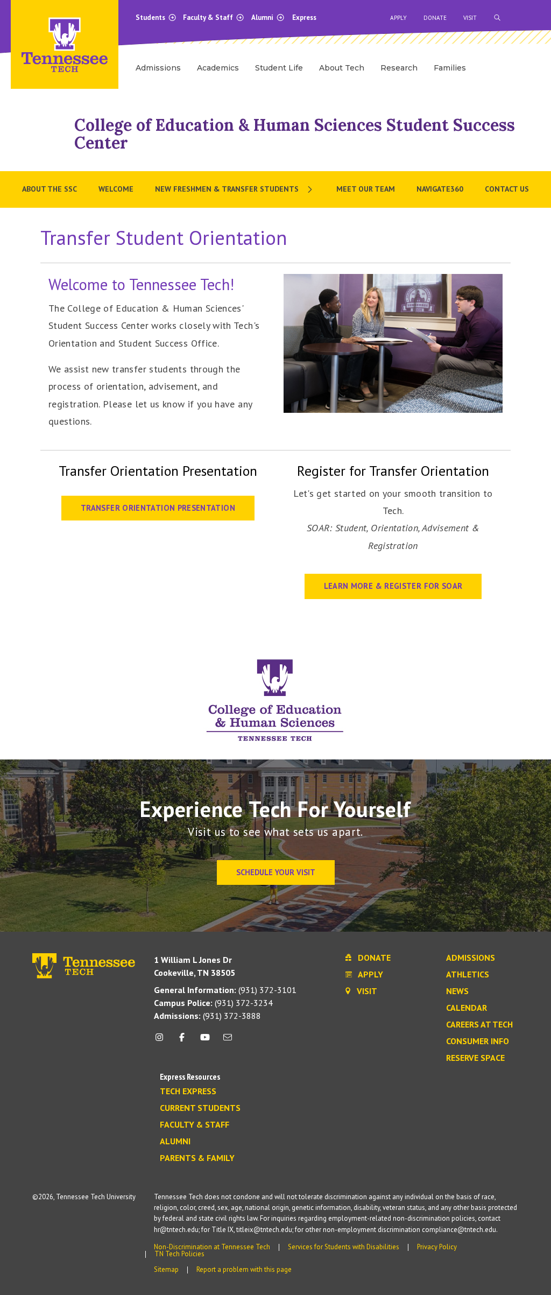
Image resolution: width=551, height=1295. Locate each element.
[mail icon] (227, 1041)
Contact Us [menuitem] (507, 189)
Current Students (200, 1108)
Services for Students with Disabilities (343, 1246)
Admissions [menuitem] (158, 68)
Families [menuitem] (450, 68)
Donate (435, 18)
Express (304, 17)
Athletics (467, 975)
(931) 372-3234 (213, 1002)
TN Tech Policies (179, 1253)
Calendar (466, 1008)
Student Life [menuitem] (279, 68)
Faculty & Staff (209, 17)
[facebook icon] (182, 1041)
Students (151, 17)
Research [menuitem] (399, 68)
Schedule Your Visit (275, 872)
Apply (398, 18)
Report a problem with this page (244, 1269)
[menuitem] (235, 189)
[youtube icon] (205, 1041)
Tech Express (188, 1091)
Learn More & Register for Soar (393, 586)
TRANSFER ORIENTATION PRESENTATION (158, 508)
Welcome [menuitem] (115, 189)
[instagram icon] (162, 1041)
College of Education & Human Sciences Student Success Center (294, 134)
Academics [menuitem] (218, 68)
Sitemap (166, 1269)
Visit (470, 18)
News (457, 991)
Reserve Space (475, 1058)
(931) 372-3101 (225, 989)
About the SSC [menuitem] (49, 189)
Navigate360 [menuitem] (439, 189)
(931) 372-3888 (207, 1015)
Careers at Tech (479, 1025)
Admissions (470, 958)
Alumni (263, 17)
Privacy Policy (437, 1246)
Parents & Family (197, 1158)
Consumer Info (477, 1041)
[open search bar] (497, 18)
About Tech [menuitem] (341, 68)
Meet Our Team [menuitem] (365, 189)
